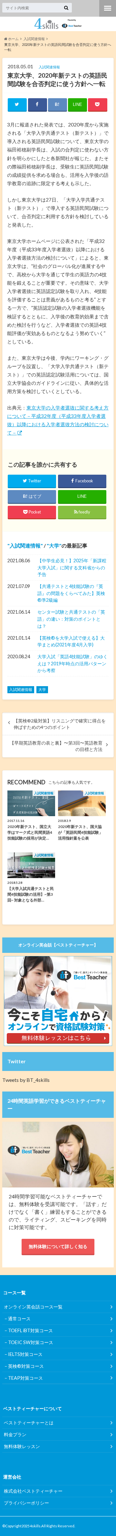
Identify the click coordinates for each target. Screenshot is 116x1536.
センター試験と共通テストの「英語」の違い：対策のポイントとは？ (71, 618)
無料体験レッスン (22, 1446)
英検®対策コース (26, 1366)
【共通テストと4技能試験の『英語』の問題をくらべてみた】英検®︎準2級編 (71, 593)
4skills (35, 1526)
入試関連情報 (25, 545)
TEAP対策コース (25, 1378)
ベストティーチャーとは (28, 1422)
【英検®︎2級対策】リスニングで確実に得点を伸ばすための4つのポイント (60, 724)
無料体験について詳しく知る (58, 1246)
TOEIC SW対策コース (30, 1342)
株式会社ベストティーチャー (33, 1491)
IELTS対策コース (25, 1354)
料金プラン (15, 1434)
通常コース (19, 1318)
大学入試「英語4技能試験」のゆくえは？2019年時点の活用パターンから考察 (72, 663)
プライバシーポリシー (26, 1503)
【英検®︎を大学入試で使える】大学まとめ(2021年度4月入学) (71, 641)
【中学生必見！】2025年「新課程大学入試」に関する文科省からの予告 (71, 567)
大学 (54, 545)
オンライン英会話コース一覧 (33, 1306)
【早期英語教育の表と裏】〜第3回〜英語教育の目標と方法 (56, 746)
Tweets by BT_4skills (26, 1080)
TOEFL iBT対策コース (30, 1330)
